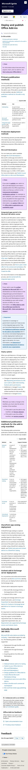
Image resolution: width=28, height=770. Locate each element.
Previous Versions (14, 761)
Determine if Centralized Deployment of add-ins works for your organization (13, 345)
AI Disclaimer (4, 761)
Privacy (10, 763)
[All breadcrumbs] (2, 20)
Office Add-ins (9, 20)
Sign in (25, 17)
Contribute (4, 763)
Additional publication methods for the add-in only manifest (14, 42)
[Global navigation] (1, 17)
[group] (14, 481)
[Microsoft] (14, 17)
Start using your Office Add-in (12, 72)
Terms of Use (20, 765)
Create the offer (5, 271)
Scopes (20, 387)
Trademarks (4, 768)
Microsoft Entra (16, 579)
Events (19, 394)
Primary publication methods (10, 39)
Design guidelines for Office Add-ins (14, 672)
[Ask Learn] (22, 20)
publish (13, 183)
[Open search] (20, 17)
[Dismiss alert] (25, 2)
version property (19, 416)
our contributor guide (12, 707)
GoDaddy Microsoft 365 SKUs (10, 44)
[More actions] (25, 20)
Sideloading (5, 107)
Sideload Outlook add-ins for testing (15, 664)
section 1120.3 (17, 203)
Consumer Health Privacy (7, 765)
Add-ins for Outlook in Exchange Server (12, 604)
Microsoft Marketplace (13, 155)
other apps (4, 258)
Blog (22, 761)
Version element (19, 412)
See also (4, 47)
